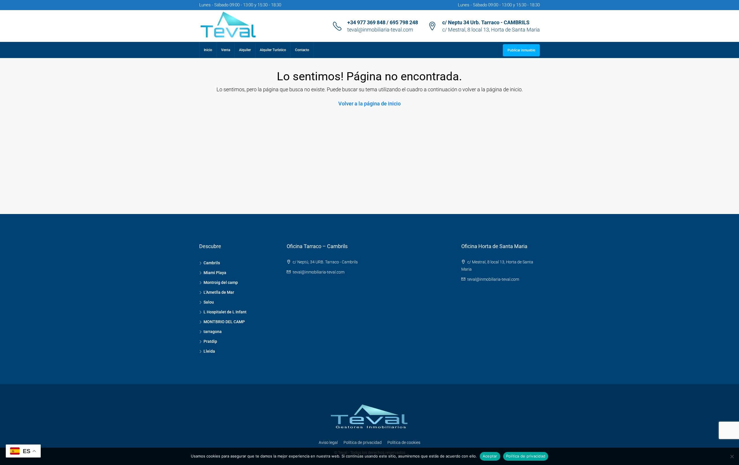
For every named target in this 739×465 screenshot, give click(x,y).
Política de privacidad (363, 442)
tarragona (213, 331)
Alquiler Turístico (273, 50)
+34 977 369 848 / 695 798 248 (382, 22)
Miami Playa (215, 272)
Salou (209, 302)
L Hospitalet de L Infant (225, 312)
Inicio (208, 50)
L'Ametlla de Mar (219, 292)
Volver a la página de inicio (369, 104)
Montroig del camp (221, 282)
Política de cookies (403, 442)
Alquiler (245, 50)
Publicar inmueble (521, 50)
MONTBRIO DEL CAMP (224, 321)
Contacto (302, 50)
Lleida (209, 351)
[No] (732, 456)
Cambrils (212, 263)
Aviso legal (328, 442)
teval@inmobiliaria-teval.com (380, 30)
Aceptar (490, 456)
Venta (225, 50)
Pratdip (210, 341)
